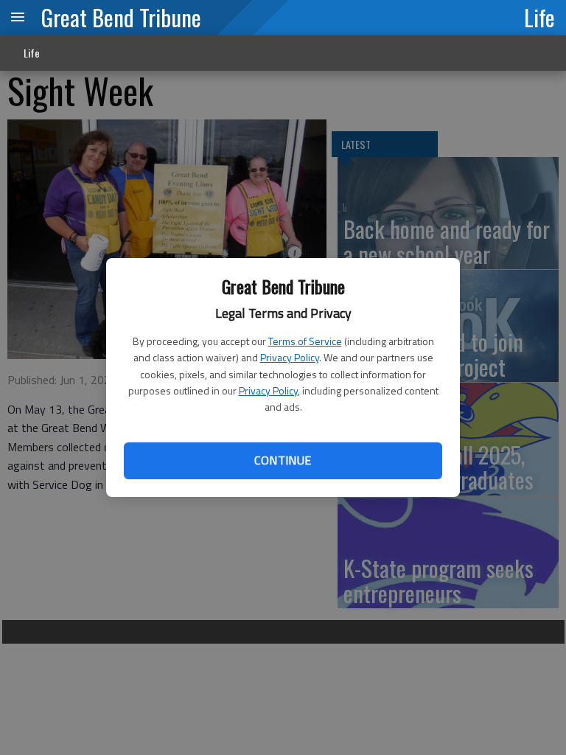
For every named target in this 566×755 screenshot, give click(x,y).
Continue (282, 460)
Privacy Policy (289, 357)
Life (539, 17)
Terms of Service (305, 341)
